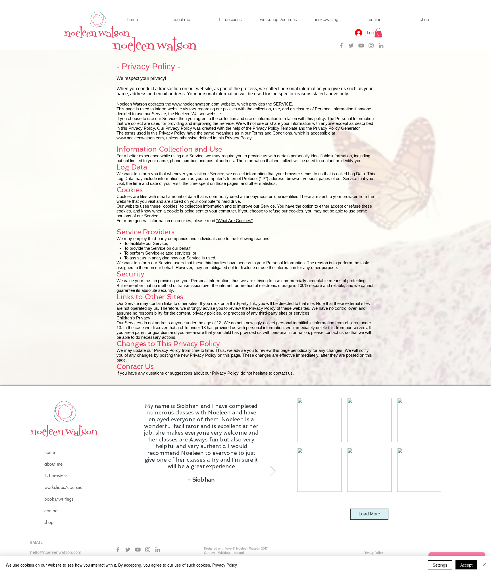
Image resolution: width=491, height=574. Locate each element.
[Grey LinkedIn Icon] (381, 45)
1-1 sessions (55, 476)
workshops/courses (63, 487)
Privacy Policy (224, 565)
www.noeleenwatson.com (196, 104)
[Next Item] (273, 471)
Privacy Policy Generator (336, 128)
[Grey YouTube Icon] (361, 45)
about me (53, 464)
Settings (440, 565)
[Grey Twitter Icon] (351, 45)
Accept (466, 565)
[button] (378, 32)
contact (51, 511)
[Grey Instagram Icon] (371, 45)
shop (48, 522)
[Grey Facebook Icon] (341, 45)
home (49, 452)
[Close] (484, 564)
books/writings (58, 499)
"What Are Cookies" (234, 220)
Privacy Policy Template (275, 128)
